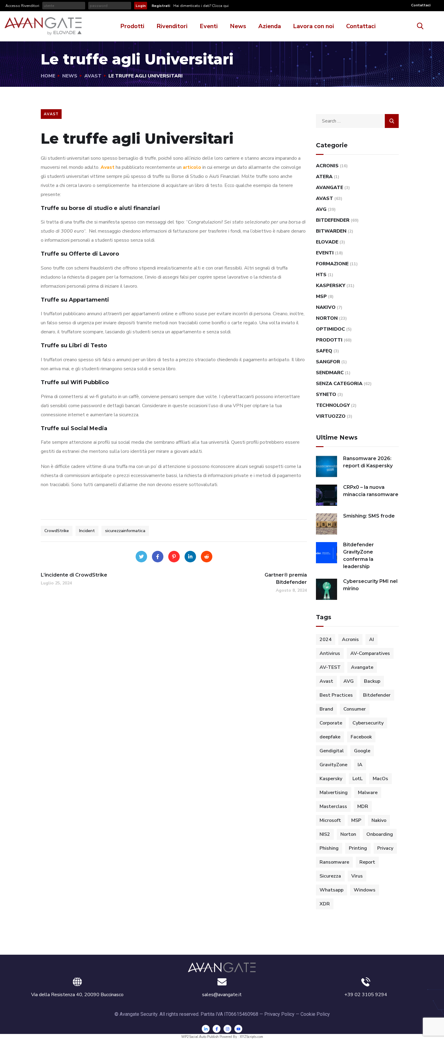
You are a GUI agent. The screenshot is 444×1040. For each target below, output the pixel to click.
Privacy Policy (279, 1014)
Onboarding (379, 834)
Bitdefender (332, 220)
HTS (321, 274)
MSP (321, 296)
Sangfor (328, 361)
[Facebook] (157, 556)
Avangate (329, 187)
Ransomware (334, 862)
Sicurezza (330, 876)
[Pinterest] (174, 556)
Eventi (209, 26)
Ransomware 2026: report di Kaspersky (368, 462)
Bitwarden (331, 231)
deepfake (330, 737)
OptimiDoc (330, 329)
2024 (326, 639)
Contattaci (420, 5)
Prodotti (132, 26)
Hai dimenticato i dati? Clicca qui (200, 5)
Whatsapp (331, 890)
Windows (364, 890)
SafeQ (324, 351)
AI (371, 639)
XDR (325, 904)
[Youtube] (238, 1029)
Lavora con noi (313, 26)
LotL (357, 778)
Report (367, 862)
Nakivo (326, 307)
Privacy (385, 848)
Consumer (354, 709)
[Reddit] (206, 556)
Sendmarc (330, 372)
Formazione (332, 263)
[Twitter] (141, 556)
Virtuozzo (331, 416)
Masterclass (333, 806)
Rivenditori (172, 26)
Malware (368, 792)
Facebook (361, 737)
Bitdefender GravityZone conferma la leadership (358, 555)
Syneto (326, 394)
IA (360, 764)
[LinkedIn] (190, 556)
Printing (358, 848)
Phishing (329, 848)
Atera (324, 176)
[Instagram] (227, 1029)
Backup (372, 681)
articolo (192, 167)
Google (362, 750)
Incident (87, 531)
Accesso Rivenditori (22, 5)
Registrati (161, 5)
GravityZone (333, 764)
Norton (327, 318)
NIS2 (325, 834)
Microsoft (330, 820)
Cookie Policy (315, 1014)
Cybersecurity (368, 723)
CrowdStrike (56, 531)
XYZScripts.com (251, 1037)
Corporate (331, 723)
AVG (321, 209)
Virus (357, 876)
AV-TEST (330, 667)
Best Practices (336, 695)
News (238, 26)
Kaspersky (330, 285)
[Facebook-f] (216, 1029)
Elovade (327, 242)
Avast (92, 76)
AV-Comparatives (370, 653)
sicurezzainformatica (125, 531)
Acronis (327, 165)
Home (48, 76)
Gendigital (332, 750)
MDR (362, 806)
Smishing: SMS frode (369, 516)
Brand (326, 709)
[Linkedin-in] (206, 1029)
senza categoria (339, 383)
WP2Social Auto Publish (200, 1037)
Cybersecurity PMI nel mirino (370, 584)
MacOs (380, 778)
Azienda (269, 26)
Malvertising (334, 792)
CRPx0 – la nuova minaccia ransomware (370, 490)
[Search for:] (357, 121)
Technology (333, 405)
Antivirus (330, 653)
